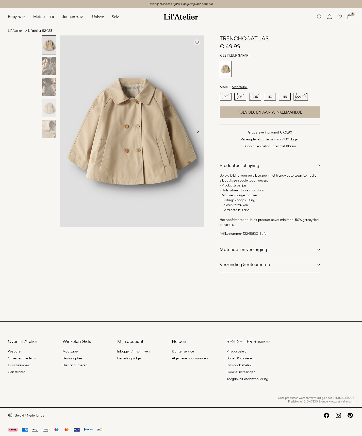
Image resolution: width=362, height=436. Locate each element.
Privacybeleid (237, 351)
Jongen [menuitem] (73, 16)
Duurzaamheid (19, 365)
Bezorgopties (72, 358)
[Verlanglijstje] (339, 17)
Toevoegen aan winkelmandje (270, 112)
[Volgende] (198, 131)
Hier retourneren (75, 365)
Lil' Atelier (15, 31)
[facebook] (326, 415)
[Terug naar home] (181, 17)
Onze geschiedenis (22, 358)
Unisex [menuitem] (98, 17)
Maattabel (239, 87)
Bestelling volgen (130, 358)
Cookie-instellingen (241, 372)
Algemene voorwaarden (190, 358)
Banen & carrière (239, 358)
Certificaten (17, 372)
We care (14, 351)
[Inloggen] (329, 17)
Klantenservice (183, 351)
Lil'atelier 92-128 (40, 31)
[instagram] (338, 415)
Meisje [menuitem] (43, 16)
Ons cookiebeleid (239, 365)
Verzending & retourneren (245, 264)
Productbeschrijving (239, 165)
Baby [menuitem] (16, 16)
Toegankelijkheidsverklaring (247, 379)
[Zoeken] (320, 17)
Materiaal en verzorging (243, 249)
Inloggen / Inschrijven (133, 351)
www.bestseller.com (341, 401)
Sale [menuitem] (115, 17)
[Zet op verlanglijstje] (197, 42)
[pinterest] (350, 415)
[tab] (49, 44)
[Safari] (225, 69)
